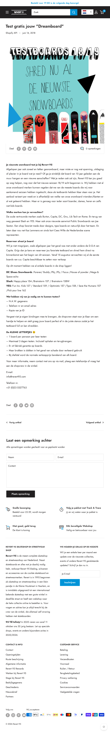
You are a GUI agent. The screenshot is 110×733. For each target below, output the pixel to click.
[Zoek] (73, 12)
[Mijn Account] (96, 12)
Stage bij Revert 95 (15, 678)
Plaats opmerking (21, 494)
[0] (102, 12)
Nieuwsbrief (11, 692)
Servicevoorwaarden (69, 687)
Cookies (64, 682)
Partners (9, 696)
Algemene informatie (16, 664)
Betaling (64, 650)
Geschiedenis (12, 687)
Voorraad (64, 664)
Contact (9, 650)
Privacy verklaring (68, 678)
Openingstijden (13, 654)
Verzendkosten (67, 659)
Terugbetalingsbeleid (70, 673)
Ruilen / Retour (67, 668)
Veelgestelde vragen (69, 692)
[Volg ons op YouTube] (24, 715)
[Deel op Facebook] (19, 148)
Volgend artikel (93, 422)
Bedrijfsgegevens (14, 682)
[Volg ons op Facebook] (8, 715)
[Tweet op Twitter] (30, 148)
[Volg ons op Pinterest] (19, 715)
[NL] (87, 12)
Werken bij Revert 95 (16, 673)
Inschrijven (69, 582)
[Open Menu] (7, 12)
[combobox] (51, 12)
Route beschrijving (14, 659)
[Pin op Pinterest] (24, 148)
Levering (64, 654)
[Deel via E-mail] (35, 148)
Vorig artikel (15, 422)
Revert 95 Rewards (15, 668)
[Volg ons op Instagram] (13, 715)
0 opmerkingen (93, 148)
